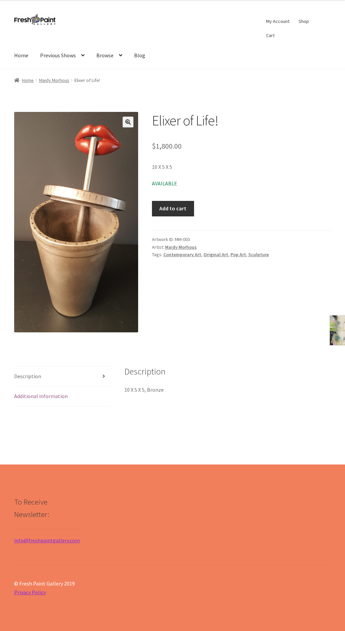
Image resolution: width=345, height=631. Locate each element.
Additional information (41, 396)
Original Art (215, 254)
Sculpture (258, 254)
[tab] (62, 377)
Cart (270, 35)
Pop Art (238, 254)
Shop (304, 21)
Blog (139, 55)
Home (21, 55)
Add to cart (172, 208)
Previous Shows (58, 55)
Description (27, 376)
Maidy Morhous (54, 80)
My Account (277, 21)
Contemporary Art (182, 254)
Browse (105, 55)
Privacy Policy (30, 592)
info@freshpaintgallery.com (47, 540)
